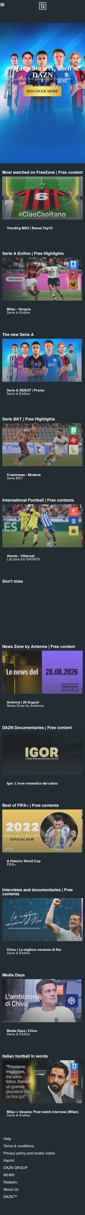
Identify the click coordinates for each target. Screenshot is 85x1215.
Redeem (10, 1182)
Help (7, 1138)
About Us (10, 1189)
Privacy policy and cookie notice (29, 1153)
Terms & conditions (18, 1145)
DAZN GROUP (15, 1167)
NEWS (9, 1174)
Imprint (8, 1160)
